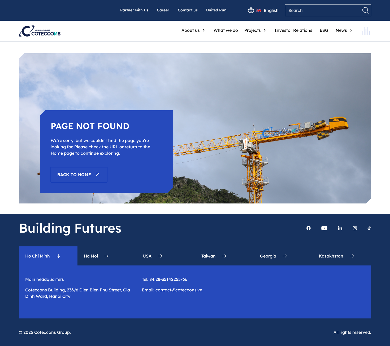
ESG (324, 30)
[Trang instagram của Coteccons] (355, 228)
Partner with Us (134, 10)
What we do (226, 30)
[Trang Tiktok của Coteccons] (369, 228)
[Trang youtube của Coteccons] (324, 228)
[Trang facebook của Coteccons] (308, 228)
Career (163, 10)
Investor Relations (293, 30)
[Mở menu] (366, 31)
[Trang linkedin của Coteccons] (340, 228)
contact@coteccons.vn (178, 289)
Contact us (188, 10)
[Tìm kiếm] (365, 10)
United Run (216, 10)
